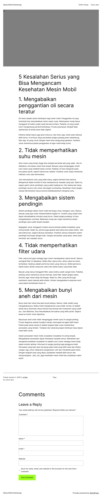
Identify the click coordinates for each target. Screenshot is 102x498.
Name (22, 439)
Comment (23, 414)
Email (21, 449)
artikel (25, 377)
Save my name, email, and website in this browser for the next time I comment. (49, 470)
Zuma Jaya (95, 5)
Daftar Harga (83, 5)
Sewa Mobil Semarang (12, 5)
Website (22, 459)
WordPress (94, 493)
